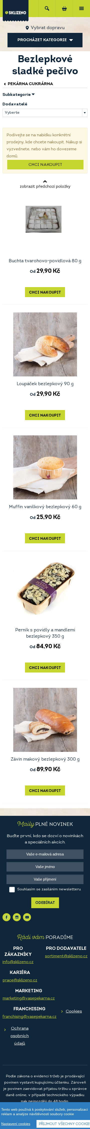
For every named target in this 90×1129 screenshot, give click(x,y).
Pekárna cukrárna (30, 84)
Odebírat (45, 903)
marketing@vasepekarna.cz (28, 999)
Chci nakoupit (45, 165)
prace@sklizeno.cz (19, 980)
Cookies (74, 1011)
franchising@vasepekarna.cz (29, 1017)
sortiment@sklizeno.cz (66, 956)
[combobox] (45, 113)
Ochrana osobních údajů (19, 1036)
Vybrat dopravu (47, 28)
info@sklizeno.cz (18, 962)
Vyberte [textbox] (12, 113)
